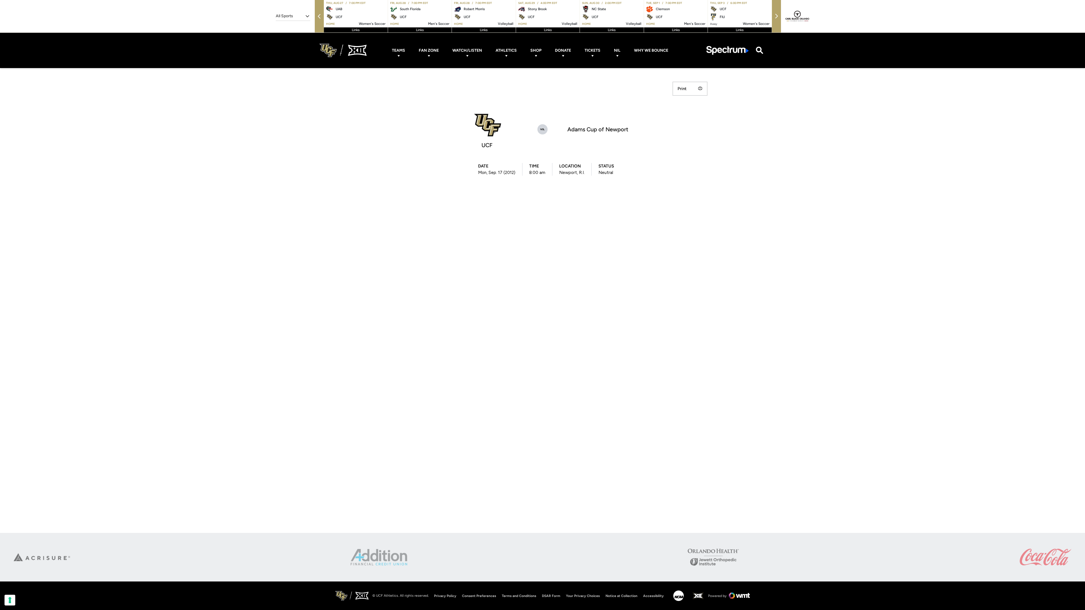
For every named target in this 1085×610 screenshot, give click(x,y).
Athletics (506, 50)
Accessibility (653, 596)
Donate (563, 50)
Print (682, 88)
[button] (319, 16)
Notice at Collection (621, 596)
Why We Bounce (651, 50)
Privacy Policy (445, 596)
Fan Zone (429, 50)
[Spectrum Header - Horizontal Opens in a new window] (727, 50)
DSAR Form (551, 596)
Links (356, 30)
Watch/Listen (467, 50)
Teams (398, 50)
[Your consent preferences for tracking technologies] (10, 600)
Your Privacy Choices (583, 596)
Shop (535, 50)
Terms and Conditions (519, 596)
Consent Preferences (479, 596)
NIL (617, 50)
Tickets (592, 50)
